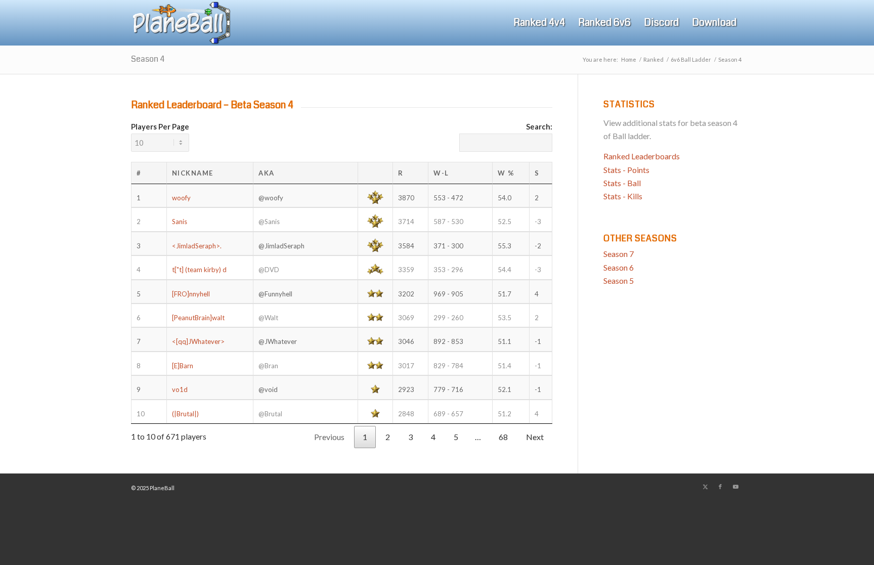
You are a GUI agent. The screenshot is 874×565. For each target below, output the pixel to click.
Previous (329, 437)
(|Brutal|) (185, 414)
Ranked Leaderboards (641, 156)
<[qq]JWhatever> (198, 341)
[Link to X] (705, 486)
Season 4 (147, 59)
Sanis (179, 222)
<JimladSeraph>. (197, 246)
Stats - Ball (622, 183)
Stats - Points (626, 170)
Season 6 (618, 267)
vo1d (180, 389)
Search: (539, 126)
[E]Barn (182, 366)
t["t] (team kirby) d (199, 270)
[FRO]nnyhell (191, 294)
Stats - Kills (622, 196)
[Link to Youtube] (735, 486)
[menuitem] (539, 23)
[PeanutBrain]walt (198, 318)
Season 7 (618, 253)
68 (503, 437)
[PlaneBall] (180, 23)
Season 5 (618, 280)
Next (535, 437)
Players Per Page (160, 126)
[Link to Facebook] (720, 486)
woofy (181, 198)
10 (141, 414)
